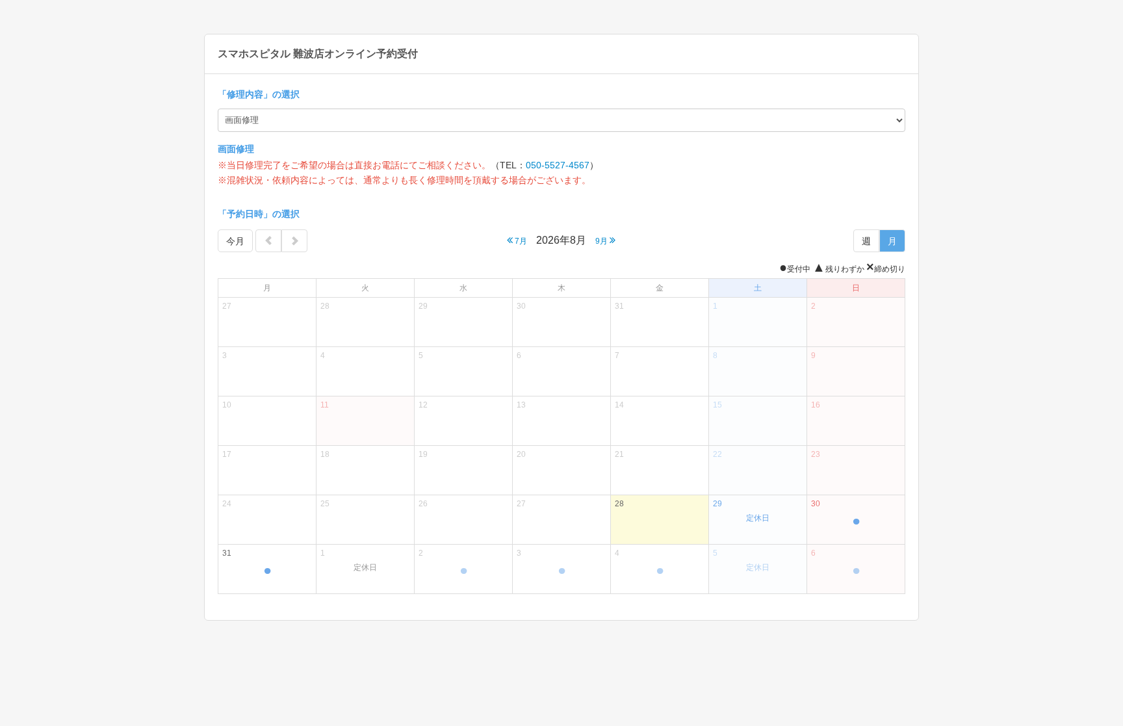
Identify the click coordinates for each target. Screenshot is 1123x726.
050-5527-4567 (557, 165)
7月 (520, 241)
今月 (235, 241)
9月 (602, 241)
